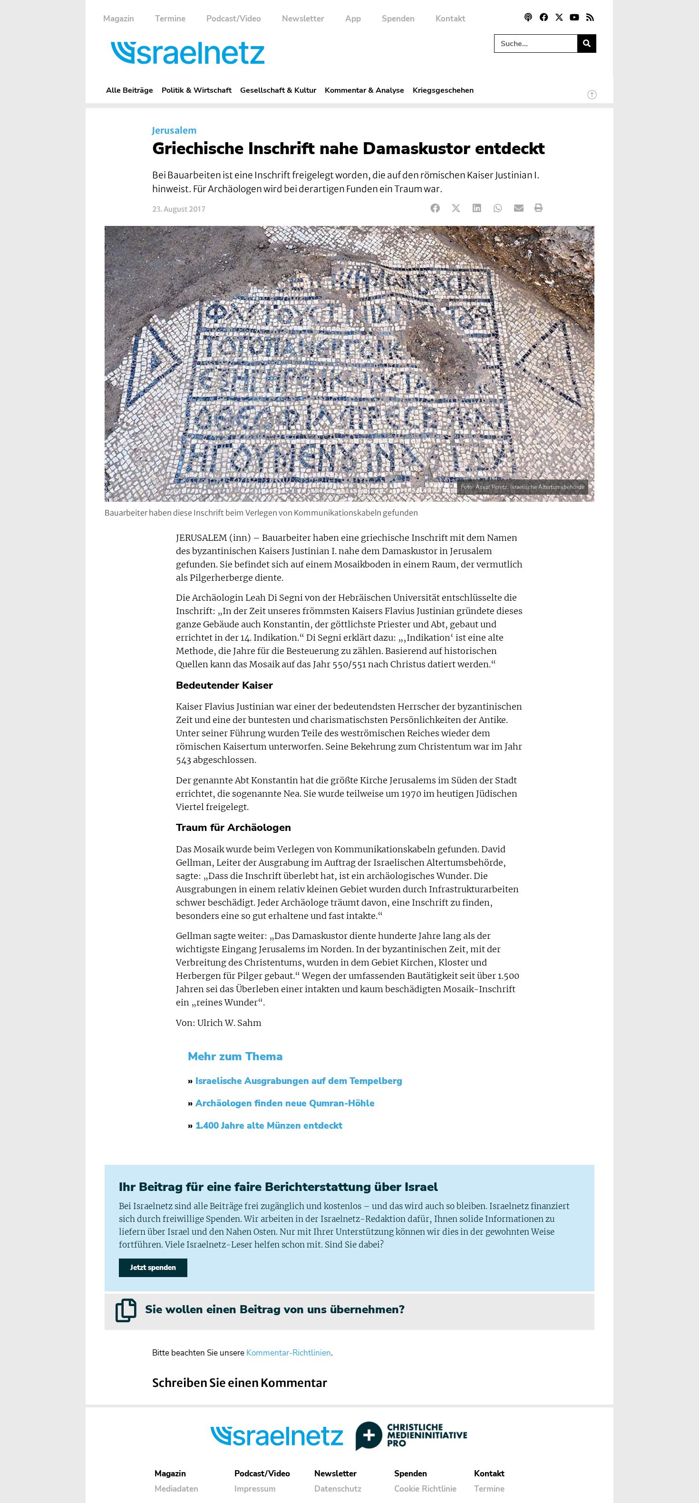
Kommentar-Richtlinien (288, 1352)
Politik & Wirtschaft (197, 90)
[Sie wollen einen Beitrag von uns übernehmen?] (126, 1310)
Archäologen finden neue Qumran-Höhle (285, 1103)
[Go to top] (592, 99)
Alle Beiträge (129, 90)
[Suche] (586, 43)
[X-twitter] (559, 17)
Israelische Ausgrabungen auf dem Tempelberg (298, 1081)
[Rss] (590, 17)
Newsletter (303, 18)
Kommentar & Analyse (364, 90)
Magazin (118, 18)
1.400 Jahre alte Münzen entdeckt (268, 1126)
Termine (170, 18)
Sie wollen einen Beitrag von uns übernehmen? (274, 1309)
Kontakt (451, 18)
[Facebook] (543, 17)
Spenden (398, 18)
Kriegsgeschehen (443, 90)
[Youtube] (574, 17)
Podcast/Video (233, 18)
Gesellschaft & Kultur (278, 90)
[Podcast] (528, 17)
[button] (435, 208)
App (353, 18)
